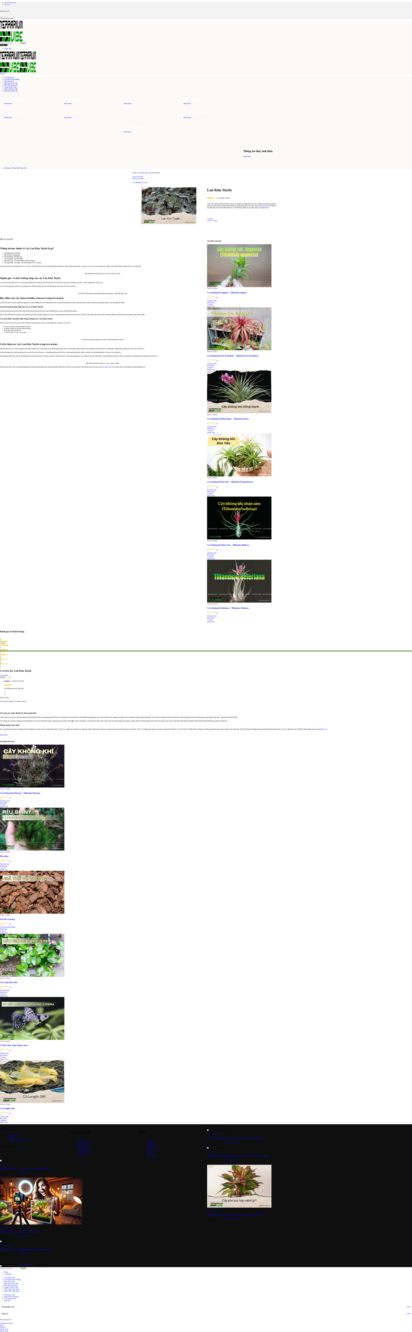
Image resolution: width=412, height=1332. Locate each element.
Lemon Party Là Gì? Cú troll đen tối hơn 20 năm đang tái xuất (26, 1249)
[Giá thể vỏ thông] (32, 913)
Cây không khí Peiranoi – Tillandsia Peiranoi (20, 793)
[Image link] (8, 1148)
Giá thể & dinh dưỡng (7, 927)
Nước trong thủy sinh (154, 1150)
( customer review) (223, 198)
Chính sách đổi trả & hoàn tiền (19, 1141)
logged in (12, 701)
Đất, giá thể (150, 1148)
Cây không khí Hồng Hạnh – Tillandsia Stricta (228, 419)
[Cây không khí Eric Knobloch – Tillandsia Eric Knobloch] (239, 350)
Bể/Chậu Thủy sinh (84, 1148)
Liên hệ (11, 1137)
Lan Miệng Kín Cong (140, 182)
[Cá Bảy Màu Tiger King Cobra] (32, 1039)
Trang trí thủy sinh (84, 1150)
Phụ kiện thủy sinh (84, 1146)
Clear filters (4, 675)
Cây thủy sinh (143, 173)
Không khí (150, 1142)
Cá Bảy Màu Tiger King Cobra (14, 1045)
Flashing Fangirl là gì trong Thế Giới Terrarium (20, 1232)
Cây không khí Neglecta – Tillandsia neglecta (227, 292)
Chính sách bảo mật (15, 1139)
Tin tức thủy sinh (152, 1156)
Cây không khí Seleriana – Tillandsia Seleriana (228, 608)
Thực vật (150, 1152)
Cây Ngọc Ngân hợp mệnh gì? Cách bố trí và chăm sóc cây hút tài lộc (236, 1138)
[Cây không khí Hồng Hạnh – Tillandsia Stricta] (239, 413)
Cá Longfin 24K (7, 1108)
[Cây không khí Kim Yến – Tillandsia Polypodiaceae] (239, 476)
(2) (217, 297)
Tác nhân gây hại (152, 1144)
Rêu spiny (4, 856)
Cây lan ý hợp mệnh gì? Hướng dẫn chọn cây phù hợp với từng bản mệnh (238, 1156)
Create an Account (6, 1323)
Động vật (150, 1154)
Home (135, 173)
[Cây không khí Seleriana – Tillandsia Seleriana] (239, 602)
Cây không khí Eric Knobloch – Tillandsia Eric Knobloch (232, 356)
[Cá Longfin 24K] (32, 1102)
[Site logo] (11, 41)
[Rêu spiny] (32, 850)
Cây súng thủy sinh (8, 982)
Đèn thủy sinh (82, 1144)
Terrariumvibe (23, 1173)
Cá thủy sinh (4, 1053)
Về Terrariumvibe (15, 1135)
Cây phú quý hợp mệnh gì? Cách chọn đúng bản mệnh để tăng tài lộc (236, 1215)
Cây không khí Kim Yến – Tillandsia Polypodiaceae (230, 482)
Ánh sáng (150, 1140)
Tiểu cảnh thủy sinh (84, 1152)
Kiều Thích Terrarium (232, 1142)
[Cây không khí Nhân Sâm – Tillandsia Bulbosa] (239, 539)
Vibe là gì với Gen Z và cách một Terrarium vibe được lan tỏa (25, 1169)
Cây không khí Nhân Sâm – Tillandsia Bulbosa (228, 545)
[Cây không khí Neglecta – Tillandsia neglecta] (239, 286)
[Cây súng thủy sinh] (32, 976)
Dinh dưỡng (151, 1146)
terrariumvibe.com (321, 729)
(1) (217, 360)
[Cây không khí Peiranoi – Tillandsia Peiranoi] (32, 787)
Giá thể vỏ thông (7, 919)
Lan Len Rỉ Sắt (138, 177)
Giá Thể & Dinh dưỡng (86, 1142)
